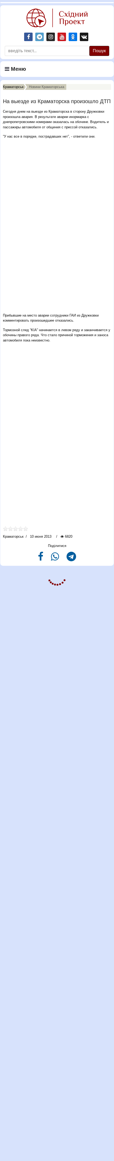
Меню (17, 69)
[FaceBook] (41, 559)
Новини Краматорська (46, 87)
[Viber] (55, 559)
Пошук (99, 51)
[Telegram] (71, 559)
